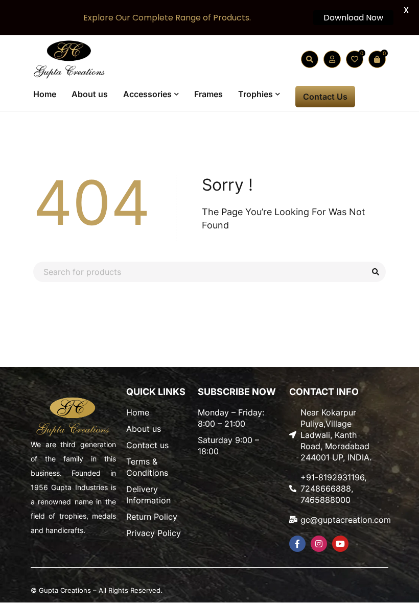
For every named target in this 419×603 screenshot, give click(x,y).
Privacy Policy (153, 533)
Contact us (147, 445)
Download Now (353, 18)
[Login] (332, 59)
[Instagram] (319, 544)
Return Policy (151, 517)
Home (137, 412)
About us (143, 429)
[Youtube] (340, 544)
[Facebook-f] (297, 544)
